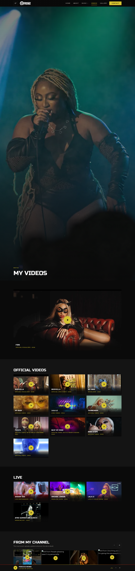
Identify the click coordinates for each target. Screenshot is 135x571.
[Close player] (120, 568)
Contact (115, 3)
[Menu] (16, 3)
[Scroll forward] (119, 545)
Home (68, 3)
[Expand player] (116, 568)
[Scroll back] (114, 545)
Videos (94, 3)
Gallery (103, 3)
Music (84, 3)
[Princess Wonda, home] (25, 3)
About (76, 3)
